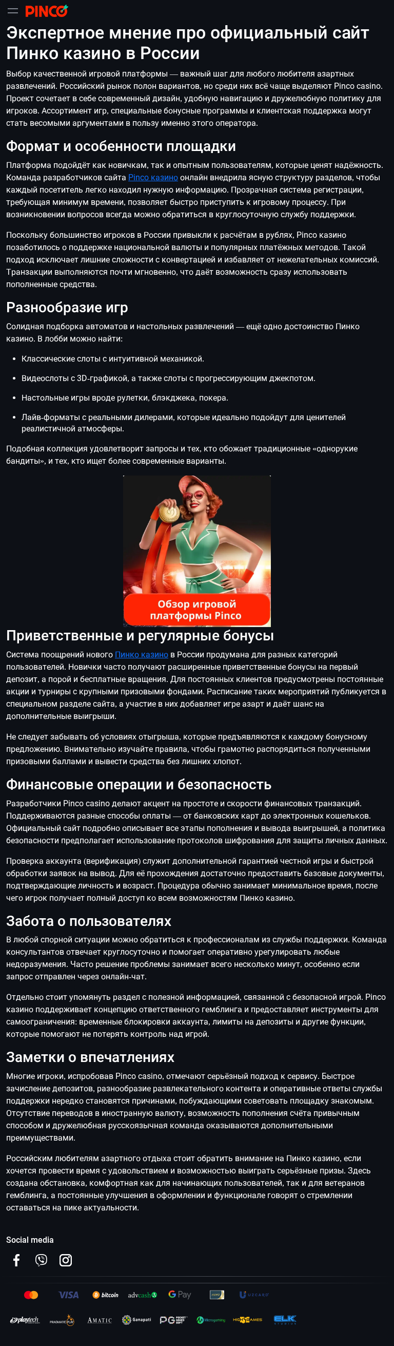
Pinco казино (153, 177)
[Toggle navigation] (12, 10)
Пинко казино (141, 654)
